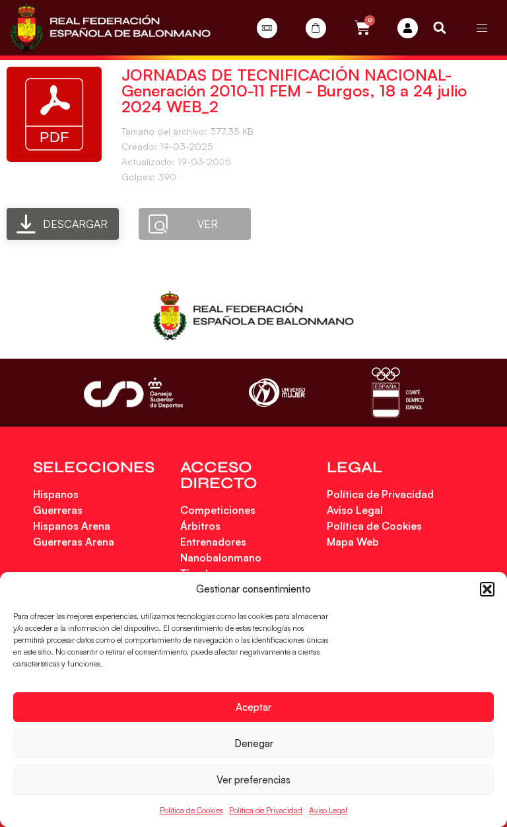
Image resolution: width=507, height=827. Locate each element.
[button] (487, 589)
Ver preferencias (253, 779)
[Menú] (482, 28)
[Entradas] (267, 28)
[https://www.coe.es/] (397, 393)
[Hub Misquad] (407, 28)
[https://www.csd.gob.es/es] (133, 392)
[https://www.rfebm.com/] (110, 27)
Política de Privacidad (265, 810)
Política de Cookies (191, 810)
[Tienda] (316, 28)
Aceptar (253, 707)
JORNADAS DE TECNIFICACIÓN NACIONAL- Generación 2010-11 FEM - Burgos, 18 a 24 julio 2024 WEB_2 (294, 90)
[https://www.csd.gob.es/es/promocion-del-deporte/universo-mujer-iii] (277, 392)
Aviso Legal (328, 810)
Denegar (253, 743)
